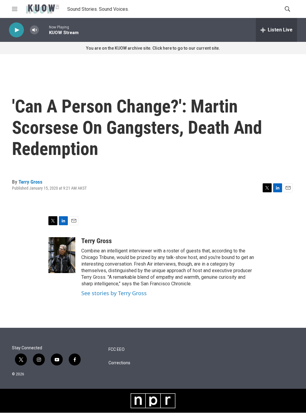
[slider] (44, 30)
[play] (16, 30)
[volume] (34, 30)
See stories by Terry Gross (114, 293)
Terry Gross (30, 182)
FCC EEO (116, 349)
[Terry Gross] (61, 255)
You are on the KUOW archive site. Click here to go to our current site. (153, 48)
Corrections (119, 363)
